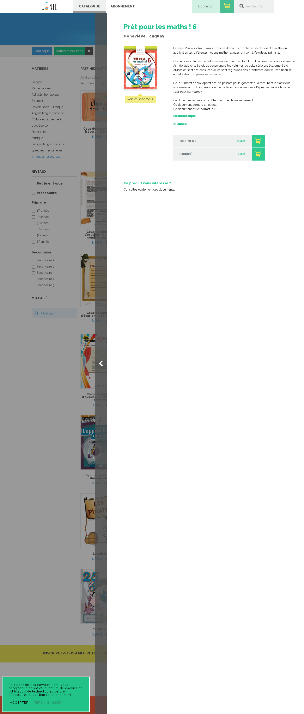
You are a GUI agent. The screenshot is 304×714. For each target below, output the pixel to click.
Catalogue (89, 6)
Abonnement (123, 6)
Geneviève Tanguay (144, 36)
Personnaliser (48, 702)
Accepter (19, 702)
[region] (205, 108)
